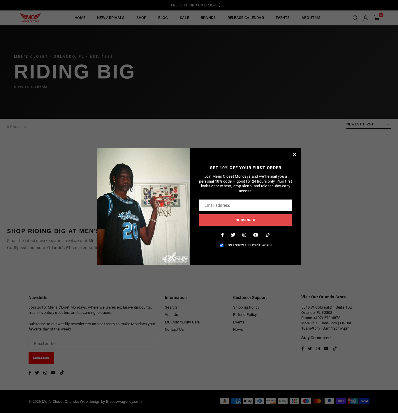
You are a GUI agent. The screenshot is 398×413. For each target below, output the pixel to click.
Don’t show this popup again (249, 245)
